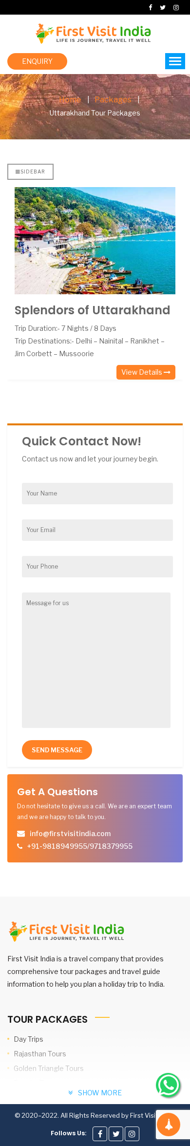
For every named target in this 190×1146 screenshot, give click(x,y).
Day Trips (28, 1039)
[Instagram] (132, 1134)
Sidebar (32, 171)
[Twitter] (116, 1134)
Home (70, 99)
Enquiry (37, 61)
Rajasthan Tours (40, 1054)
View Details (142, 372)
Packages (113, 99)
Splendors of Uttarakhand (93, 310)
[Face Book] (100, 1134)
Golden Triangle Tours (49, 1068)
